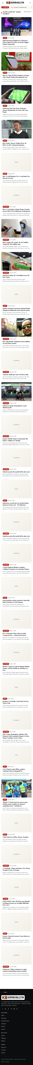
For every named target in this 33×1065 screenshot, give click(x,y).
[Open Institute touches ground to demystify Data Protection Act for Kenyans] (16, 586)
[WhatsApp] (14, 1009)
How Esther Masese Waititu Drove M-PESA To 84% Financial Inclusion (15, 144)
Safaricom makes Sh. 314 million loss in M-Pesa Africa (16, 276)
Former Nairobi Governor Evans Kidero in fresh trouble (16, 937)
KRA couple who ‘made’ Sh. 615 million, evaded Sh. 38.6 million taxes (16, 243)
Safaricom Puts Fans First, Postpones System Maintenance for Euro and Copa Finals (15, 110)
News (4, 37)
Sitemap (3, 1038)
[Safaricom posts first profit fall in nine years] (16, 457)
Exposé (5, 898)
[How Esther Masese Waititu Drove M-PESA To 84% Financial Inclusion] (16, 129)
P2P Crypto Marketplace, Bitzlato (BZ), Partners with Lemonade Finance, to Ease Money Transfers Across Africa (16, 736)
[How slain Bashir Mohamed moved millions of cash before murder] (16, 327)
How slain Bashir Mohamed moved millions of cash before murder (16, 342)
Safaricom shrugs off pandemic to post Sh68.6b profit (15, 407)
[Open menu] (2, 2)
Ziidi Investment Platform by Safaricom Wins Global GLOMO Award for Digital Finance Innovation (16, 42)
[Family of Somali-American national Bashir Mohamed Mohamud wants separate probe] (16, 294)
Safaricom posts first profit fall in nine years (16, 472)
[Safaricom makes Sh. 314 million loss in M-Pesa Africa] (16, 261)
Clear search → (28, 11)
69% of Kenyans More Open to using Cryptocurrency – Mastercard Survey (14, 634)
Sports (3, 1029)
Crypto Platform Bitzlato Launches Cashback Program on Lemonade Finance (16, 568)
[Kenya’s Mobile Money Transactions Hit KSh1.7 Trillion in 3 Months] (16, 424)
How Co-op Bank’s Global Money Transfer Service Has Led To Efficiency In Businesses (16, 210)
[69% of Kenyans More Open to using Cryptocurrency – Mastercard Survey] (16, 619)
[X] (5, 1009)
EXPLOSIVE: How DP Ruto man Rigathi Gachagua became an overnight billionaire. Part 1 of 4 (16, 903)
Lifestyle (3, 1023)
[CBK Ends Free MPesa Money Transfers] (16, 823)
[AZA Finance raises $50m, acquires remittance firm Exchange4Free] (16, 755)
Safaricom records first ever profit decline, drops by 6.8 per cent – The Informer (16, 504)
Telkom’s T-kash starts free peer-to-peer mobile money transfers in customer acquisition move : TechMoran (15, 804)
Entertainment (5, 1021)
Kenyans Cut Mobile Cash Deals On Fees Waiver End (16, 702)
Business (5, 206)
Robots (3, 1041)
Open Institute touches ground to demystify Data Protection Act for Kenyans (16, 601)
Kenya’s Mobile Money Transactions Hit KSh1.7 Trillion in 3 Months (15, 440)
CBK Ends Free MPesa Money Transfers (16, 837)
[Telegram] (11, 1009)
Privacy (3, 1052)
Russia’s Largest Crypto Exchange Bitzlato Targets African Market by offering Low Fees (16, 668)
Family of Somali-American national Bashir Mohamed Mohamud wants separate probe (16, 309)
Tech (4, 766)
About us (3, 1047)
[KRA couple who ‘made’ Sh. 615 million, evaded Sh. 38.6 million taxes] (16, 228)
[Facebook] (2, 1009)
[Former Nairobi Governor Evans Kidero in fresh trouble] (16, 922)
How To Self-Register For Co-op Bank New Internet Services (16, 177)
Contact (3, 1050)
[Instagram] (17, 1009)
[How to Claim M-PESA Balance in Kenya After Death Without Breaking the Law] (16, 61)
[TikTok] (8, 1009)
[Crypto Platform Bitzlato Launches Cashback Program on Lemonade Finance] (16, 553)
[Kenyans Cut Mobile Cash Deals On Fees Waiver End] (16, 687)
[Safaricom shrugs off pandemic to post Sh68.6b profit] (16, 391)
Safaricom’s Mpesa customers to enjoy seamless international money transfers (15, 970)
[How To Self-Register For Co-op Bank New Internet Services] (16, 162)
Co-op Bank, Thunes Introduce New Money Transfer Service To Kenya (16, 869)
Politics (3, 1026)
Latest (3, 1035)
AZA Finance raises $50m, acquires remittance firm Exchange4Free (14, 770)
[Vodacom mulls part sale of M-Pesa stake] (16, 360)
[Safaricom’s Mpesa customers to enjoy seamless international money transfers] (16, 955)
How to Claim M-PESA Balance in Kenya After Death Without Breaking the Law (16, 76)
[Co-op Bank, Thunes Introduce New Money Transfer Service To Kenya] (16, 854)
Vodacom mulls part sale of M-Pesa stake (15, 374)
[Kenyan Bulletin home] (15, 2)
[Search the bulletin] (30, 2)
